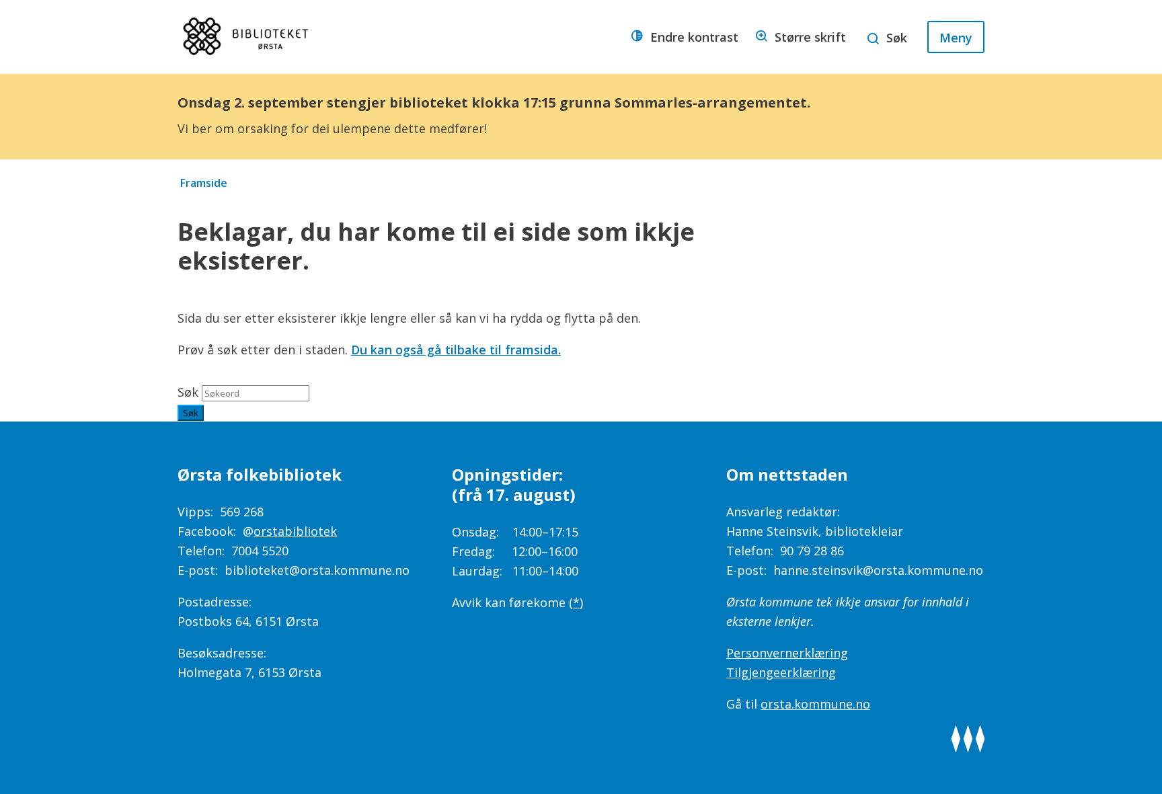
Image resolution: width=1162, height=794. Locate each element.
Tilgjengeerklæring (781, 672)
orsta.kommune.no (815, 704)
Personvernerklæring (787, 653)
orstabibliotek (295, 531)
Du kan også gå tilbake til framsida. (456, 350)
